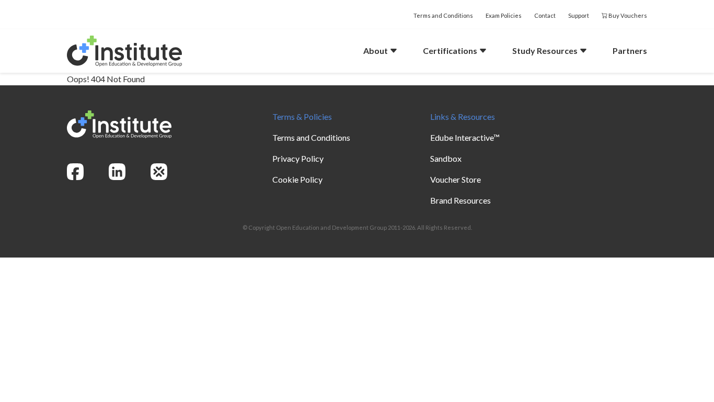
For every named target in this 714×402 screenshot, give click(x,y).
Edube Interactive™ (465, 137)
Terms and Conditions (443, 15)
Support (578, 15)
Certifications (451, 50)
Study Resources (545, 50)
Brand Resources (460, 200)
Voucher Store (455, 179)
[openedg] (159, 171)
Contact (545, 15)
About (376, 50)
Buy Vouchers (627, 15)
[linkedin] (117, 171)
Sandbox (446, 158)
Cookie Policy (297, 179)
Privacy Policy (298, 158)
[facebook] (75, 171)
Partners (630, 50)
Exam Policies (504, 15)
